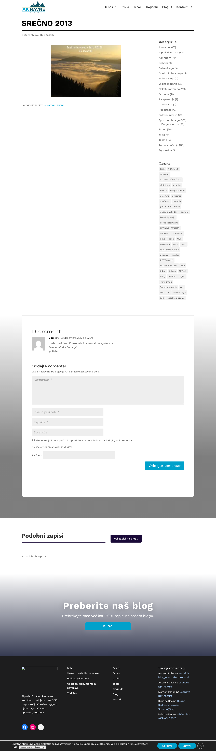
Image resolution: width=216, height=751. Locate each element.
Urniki (124, 7)
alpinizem (165, 185)
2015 (162, 169)
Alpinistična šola (169, 52)
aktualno (164, 174)
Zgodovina (165, 150)
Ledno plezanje (168, 83)
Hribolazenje (166, 78)
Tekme (163, 139)
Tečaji (137, 7)
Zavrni (187, 745)
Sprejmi (167, 745)
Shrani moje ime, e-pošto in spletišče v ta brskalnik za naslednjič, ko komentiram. (85, 440)
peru (183, 244)
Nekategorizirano (54, 105)
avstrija (177, 185)
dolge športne (177, 190)
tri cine (171, 276)
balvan (163, 190)
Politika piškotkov (78, 678)
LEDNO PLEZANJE (169, 228)
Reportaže (165, 109)
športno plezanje (176, 298)
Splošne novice (168, 115)
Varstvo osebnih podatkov (83, 673)
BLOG (108, 626)
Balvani (163, 63)
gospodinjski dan (168, 212)
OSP (179, 238)
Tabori (162, 129)
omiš (162, 238)
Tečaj (162, 134)
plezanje (164, 255)
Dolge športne (170, 124)
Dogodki (152, 7)
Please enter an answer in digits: (52, 446)
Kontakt (182, 7)
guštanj (184, 212)
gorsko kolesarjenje (170, 206)
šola (162, 298)
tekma (172, 271)
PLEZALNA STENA (169, 249)
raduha (175, 255)
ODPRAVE (177, 233)
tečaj (162, 276)
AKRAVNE (173, 169)
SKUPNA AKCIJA (168, 265)
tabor (163, 271)
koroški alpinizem (169, 222)
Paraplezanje (166, 99)
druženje (176, 196)
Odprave (164, 94)
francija (177, 201)
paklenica (165, 244)
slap (183, 265)
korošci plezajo (167, 217)
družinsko (165, 201)
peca (175, 244)
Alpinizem (165, 57)
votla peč (164, 292)
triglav (182, 276)
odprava (164, 233)
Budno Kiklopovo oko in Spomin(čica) (171, 705)
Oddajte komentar (165, 466)
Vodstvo (72, 693)
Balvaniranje (166, 68)
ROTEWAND (166, 260)
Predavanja (165, 104)
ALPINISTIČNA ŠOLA (170, 179)
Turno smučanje (168, 145)
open (171, 238)
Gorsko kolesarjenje (171, 73)
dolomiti (164, 196)
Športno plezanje (169, 120)
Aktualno (164, 47)
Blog (165, 7)
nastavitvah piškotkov (32, 747)
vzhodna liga (179, 292)
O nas (109, 7)
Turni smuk (166, 282)
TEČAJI (182, 271)
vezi (182, 287)
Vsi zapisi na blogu (126, 538)
